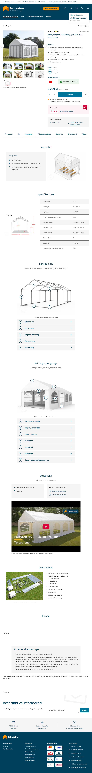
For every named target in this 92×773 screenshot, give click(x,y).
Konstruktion (29, 134)
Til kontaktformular (79, 18)
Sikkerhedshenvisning (59, 495)
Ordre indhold (72, 134)
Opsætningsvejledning (59, 491)
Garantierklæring (30, 760)
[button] (82, 8)
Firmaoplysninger (30, 746)
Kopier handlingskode (66, 111)
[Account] (71, 8)
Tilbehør (84, 134)
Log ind (84, 710)
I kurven (70, 94)
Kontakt (5, 746)
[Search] (65, 8)
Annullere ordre (8, 749)
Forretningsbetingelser (32, 749)
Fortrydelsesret (29, 758)
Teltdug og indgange (44, 134)
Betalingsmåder (30, 755)
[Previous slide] (2, 46)
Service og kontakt (51, 9)
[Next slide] (44, 46)
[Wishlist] (77, 9)
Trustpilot (6, 633)
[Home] (4, 26)
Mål (19, 134)
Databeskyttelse (30, 752)
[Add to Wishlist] (86, 94)
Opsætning (59, 134)
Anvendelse (9, 134)
